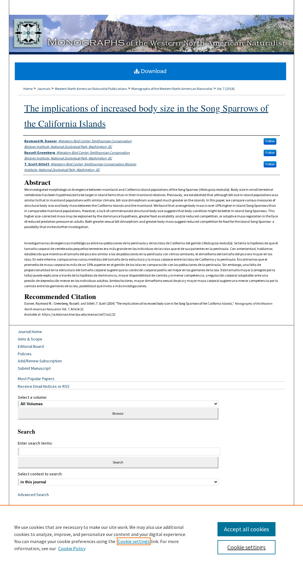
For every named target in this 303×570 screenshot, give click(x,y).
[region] (151, 537)
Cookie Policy (72, 548)
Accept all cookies (246, 529)
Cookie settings (134, 541)
